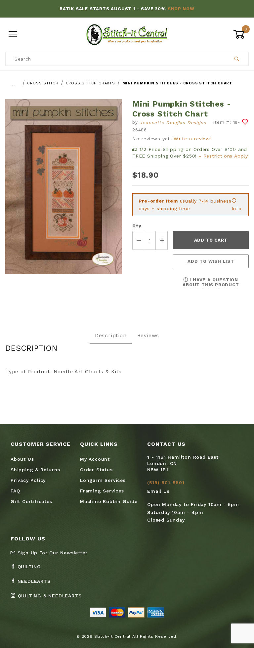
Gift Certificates (31, 501)
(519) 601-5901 (165, 482)
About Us (22, 459)
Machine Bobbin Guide (109, 501)
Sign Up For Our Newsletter (52, 552)
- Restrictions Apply (223, 156)
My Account (95, 459)
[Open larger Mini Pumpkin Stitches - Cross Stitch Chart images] (63, 191)
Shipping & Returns (35, 469)
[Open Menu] (13, 34)
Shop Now (181, 8)
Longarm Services (103, 480)
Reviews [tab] (148, 335)
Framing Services (102, 490)
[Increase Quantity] (162, 240)
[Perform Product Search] (237, 59)
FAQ (15, 490)
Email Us (158, 491)
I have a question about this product (211, 282)
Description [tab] (111, 335)
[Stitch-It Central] (126, 34)
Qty (136, 225)
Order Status (96, 469)
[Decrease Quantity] (138, 240)
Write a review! (193, 138)
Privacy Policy (28, 480)
